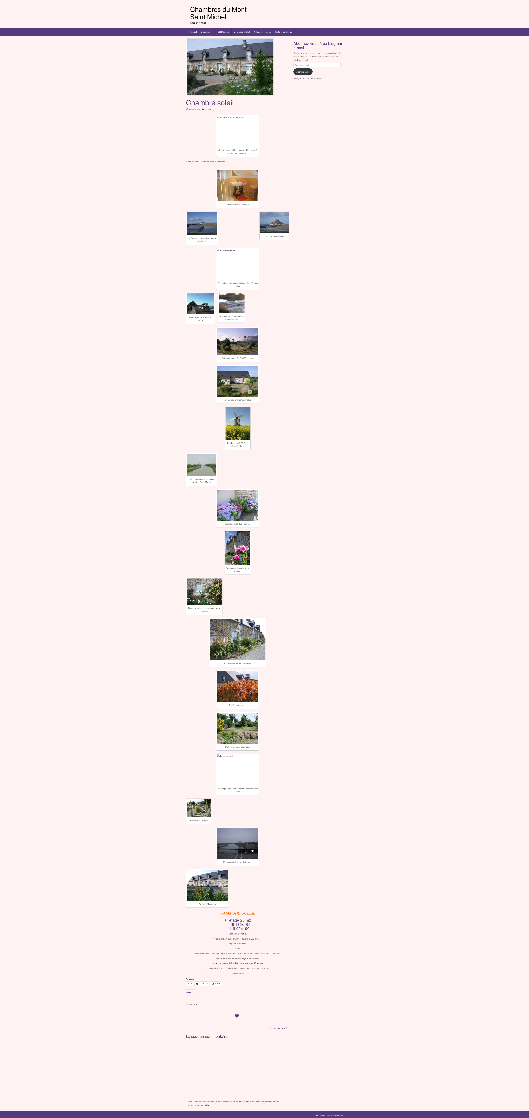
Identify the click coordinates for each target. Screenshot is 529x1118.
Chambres (206, 31)
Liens (268, 31)
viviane (208, 109)
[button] (237, 185)
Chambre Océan (278, 1028)
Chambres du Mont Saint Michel (218, 12)
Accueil (193, 31)
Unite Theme (320, 1115)
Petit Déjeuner (223, 31)
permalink (194, 1004)
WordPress (338, 1115)
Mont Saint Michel (242, 31)
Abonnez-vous (303, 71)
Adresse (258, 31)
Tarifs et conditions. (283, 31)
